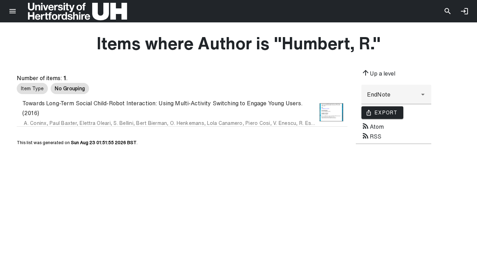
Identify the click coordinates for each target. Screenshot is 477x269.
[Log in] (464, 11)
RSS (371, 136)
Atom (372, 126)
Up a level (378, 73)
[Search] (447, 11)
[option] (32, 88)
